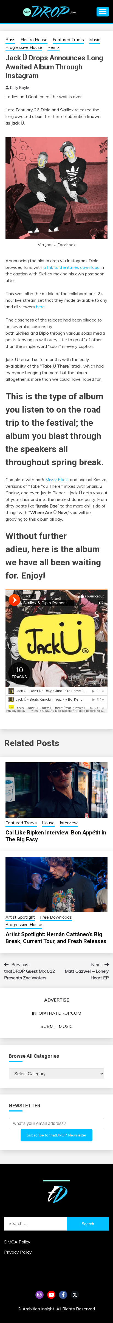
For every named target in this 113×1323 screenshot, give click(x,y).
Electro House (34, 39)
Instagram (39, 1295)
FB (63, 1295)
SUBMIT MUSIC (57, 1026)
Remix (53, 47)
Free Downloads (56, 917)
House (48, 822)
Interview (69, 822)
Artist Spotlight (20, 917)
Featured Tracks (68, 39)
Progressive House (23, 47)
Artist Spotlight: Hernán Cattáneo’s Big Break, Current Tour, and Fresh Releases (55, 937)
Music (94, 39)
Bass (10, 39)
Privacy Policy (18, 1252)
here (40, 306)
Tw (75, 1295)
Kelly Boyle (19, 87)
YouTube (51, 1295)
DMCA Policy (17, 1242)
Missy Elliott (57, 479)
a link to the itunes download (71, 267)
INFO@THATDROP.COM (56, 1013)
